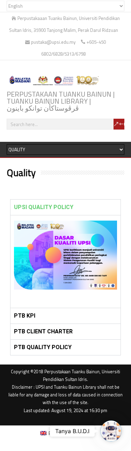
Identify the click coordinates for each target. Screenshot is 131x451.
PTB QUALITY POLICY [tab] (43, 347)
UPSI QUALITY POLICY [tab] (43, 207)
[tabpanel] (65, 261)
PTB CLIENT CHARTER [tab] (43, 331)
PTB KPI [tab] (24, 315)
